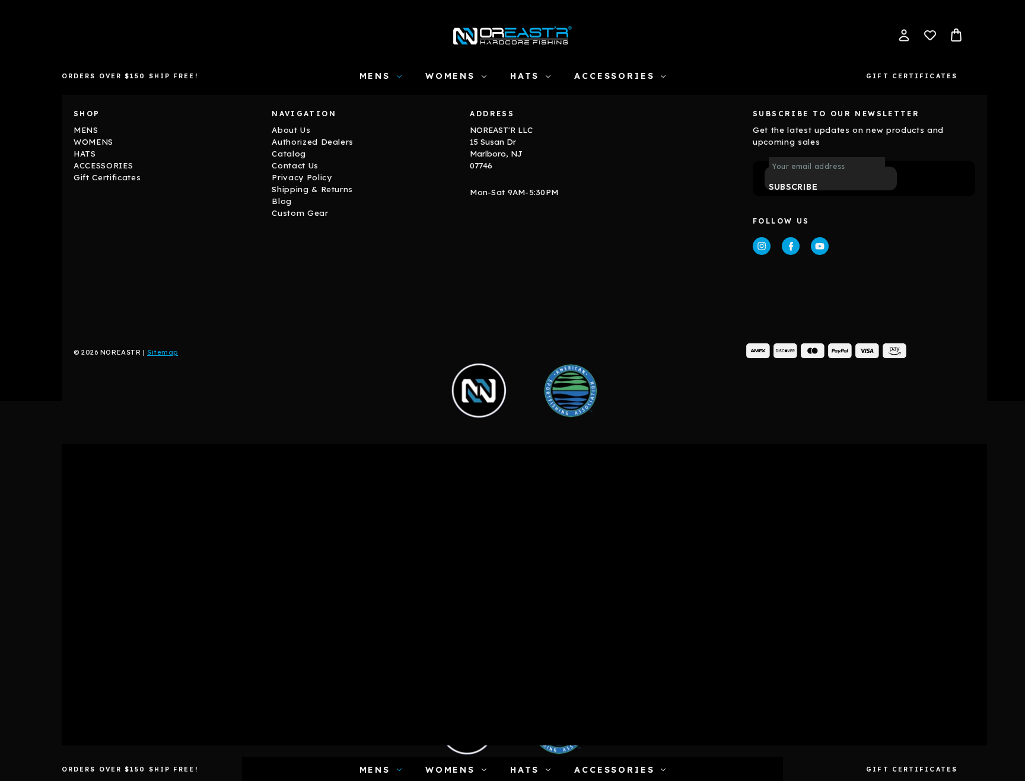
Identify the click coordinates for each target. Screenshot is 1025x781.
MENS (374, 76)
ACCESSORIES (614, 76)
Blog (282, 201)
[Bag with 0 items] (956, 35)
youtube (820, 246)
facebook (791, 246)
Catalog (289, 153)
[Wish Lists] (930, 35)
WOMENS (450, 76)
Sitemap (162, 352)
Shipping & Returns (312, 189)
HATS (524, 76)
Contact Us (295, 165)
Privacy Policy (302, 177)
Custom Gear (300, 213)
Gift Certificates (911, 76)
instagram (762, 246)
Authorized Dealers (313, 141)
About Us (291, 130)
